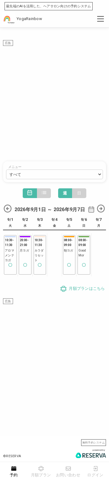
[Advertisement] (54, 100)
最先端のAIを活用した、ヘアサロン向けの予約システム (48, 6)
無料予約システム (93, 442)
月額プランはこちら (87, 288)
